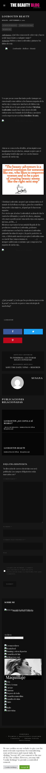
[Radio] (7, 707)
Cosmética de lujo (26, 25)
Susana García (32, 738)
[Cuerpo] (8, 687)
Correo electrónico (14, 540)
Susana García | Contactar (23, 610)
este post (31, 239)
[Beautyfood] (10, 648)
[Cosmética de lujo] (12, 654)
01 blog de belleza (10, 25)
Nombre (7, 526)
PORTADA (24, 734)
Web (5, 553)
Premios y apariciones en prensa (24, 736)
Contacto (15, 738)
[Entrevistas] (9, 710)
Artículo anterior (23, 355)
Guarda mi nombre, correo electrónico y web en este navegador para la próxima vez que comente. (24, 571)
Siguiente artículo (23, 364)
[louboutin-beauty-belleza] (23, 179)
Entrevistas (24, 740)
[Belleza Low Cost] (12, 657)
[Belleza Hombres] (13, 696)
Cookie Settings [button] (11, 767)
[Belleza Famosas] (8, 690)
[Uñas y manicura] (12, 699)
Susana (5, 20)
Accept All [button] (24, 767)
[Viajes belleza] (7, 702)
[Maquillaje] (23, 679)
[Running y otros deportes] (15, 651)
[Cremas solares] (11, 645)
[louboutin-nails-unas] (23, 269)
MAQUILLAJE (7, 29)
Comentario (10, 479)
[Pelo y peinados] (7, 682)
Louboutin (8, 320)
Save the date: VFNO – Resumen (23, 367)
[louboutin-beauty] (23, 130)
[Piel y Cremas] (10, 684)
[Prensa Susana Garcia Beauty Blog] (5, 705)
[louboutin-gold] (23, 69)
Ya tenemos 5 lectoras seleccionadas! (23, 359)
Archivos (8, 635)
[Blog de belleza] (12, 693)
